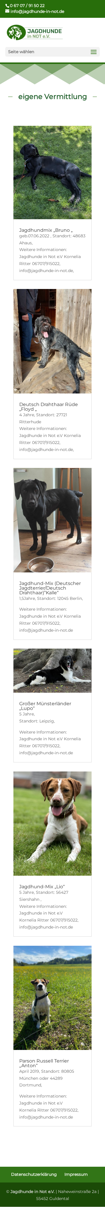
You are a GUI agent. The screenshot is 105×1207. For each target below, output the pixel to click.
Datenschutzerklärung (34, 1174)
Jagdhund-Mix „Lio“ (42, 886)
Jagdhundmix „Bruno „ (46, 230)
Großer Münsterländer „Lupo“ (45, 706)
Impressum (76, 1174)
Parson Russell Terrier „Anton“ (44, 1063)
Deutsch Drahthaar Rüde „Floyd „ (48, 407)
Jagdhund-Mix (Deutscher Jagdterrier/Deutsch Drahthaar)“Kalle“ (50, 588)
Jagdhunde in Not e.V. (32, 1191)
